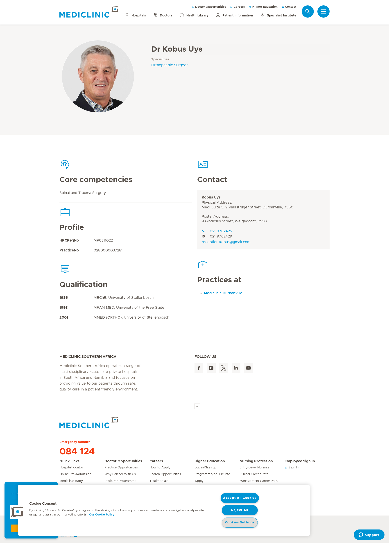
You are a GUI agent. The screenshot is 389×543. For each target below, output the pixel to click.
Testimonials (158, 481)
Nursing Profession (256, 461)
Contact (290, 6)
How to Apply (159, 467)
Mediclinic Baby (71, 481)
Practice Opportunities (121, 467)
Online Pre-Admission (75, 474)
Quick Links (69, 461)
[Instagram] (211, 368)
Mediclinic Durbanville (223, 293)
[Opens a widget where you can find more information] (368, 535)
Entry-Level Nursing (254, 467)
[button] (17, 512)
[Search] (307, 11)
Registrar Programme (120, 481)
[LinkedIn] (236, 368)
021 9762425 (221, 231)
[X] (223, 368)
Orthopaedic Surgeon (169, 65)
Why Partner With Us (120, 474)
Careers (239, 6)
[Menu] (323, 11)
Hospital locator (71, 467)
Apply (199, 481)
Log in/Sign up (205, 467)
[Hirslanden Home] (98, 422)
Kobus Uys (211, 197)
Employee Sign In (300, 461)
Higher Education (264, 6)
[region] (164, 510)
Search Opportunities (165, 474)
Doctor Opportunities (210, 6)
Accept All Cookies (239, 498)
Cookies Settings (240, 522)
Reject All (239, 510)
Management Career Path (259, 481)
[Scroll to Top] (197, 406)
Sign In (293, 467)
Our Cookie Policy (101, 514)
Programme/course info (212, 474)
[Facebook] (198, 368)
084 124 (77, 451)
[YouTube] (248, 368)
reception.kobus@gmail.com (226, 242)
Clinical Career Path (254, 474)
